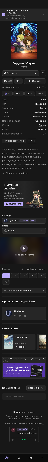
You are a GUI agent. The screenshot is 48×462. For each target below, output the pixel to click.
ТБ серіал (40, 104)
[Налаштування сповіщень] (43, 73)
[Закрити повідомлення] (44, 14)
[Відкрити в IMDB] (41, 93)
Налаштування (37, 269)
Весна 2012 (39, 116)
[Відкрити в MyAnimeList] (18, 93)
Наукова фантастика (14, 141)
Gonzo (42, 125)
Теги (30, 141)
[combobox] (20, 73)
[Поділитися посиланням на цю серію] (22, 269)
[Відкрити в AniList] (29, 93)
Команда (6, 215)
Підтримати (15, 204)
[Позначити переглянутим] (8, 274)
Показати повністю (17, 173)
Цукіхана (19, 311)
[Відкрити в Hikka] (7, 93)
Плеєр (5, 226)
